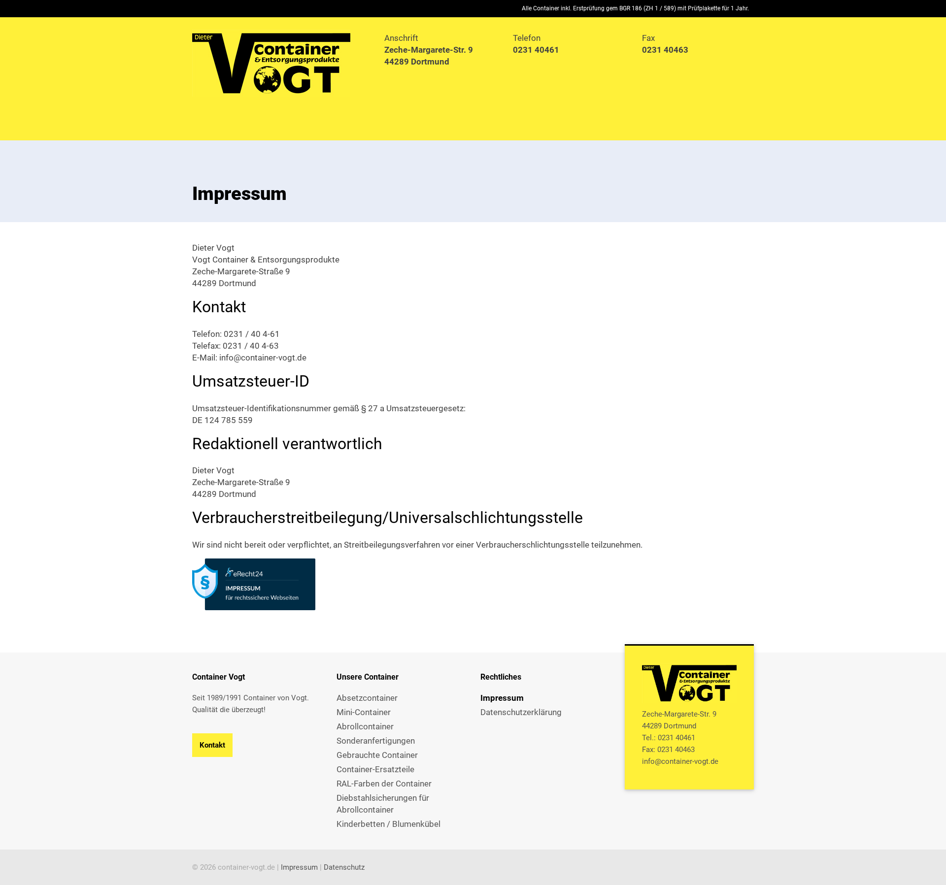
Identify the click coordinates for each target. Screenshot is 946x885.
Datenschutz (344, 867)
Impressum (299, 867)
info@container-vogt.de (680, 761)
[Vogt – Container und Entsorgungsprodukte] (281, 63)
